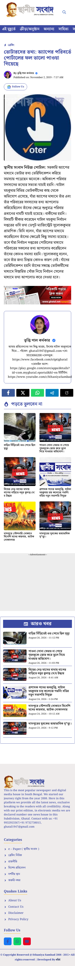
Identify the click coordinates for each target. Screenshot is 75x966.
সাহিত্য (63, 29)
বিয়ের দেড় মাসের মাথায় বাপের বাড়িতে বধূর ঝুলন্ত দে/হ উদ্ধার (19, 492)
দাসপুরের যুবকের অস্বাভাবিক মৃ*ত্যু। (54, 535)
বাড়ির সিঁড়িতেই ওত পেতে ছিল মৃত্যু (19, 447)
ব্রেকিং (11, 45)
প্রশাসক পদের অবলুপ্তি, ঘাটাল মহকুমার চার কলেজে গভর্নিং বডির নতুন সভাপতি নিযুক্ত (55, 492)
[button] (64, 12)
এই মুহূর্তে (9, 29)
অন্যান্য (49, 29)
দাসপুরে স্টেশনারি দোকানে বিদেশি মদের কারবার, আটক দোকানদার (19, 536)
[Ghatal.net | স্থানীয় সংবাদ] (31, 9)
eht (58, 959)
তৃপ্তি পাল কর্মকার (25, 73)
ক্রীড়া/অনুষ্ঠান (29, 29)
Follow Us (18, 87)
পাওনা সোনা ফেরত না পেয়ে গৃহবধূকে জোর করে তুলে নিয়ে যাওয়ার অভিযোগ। (54, 448)
